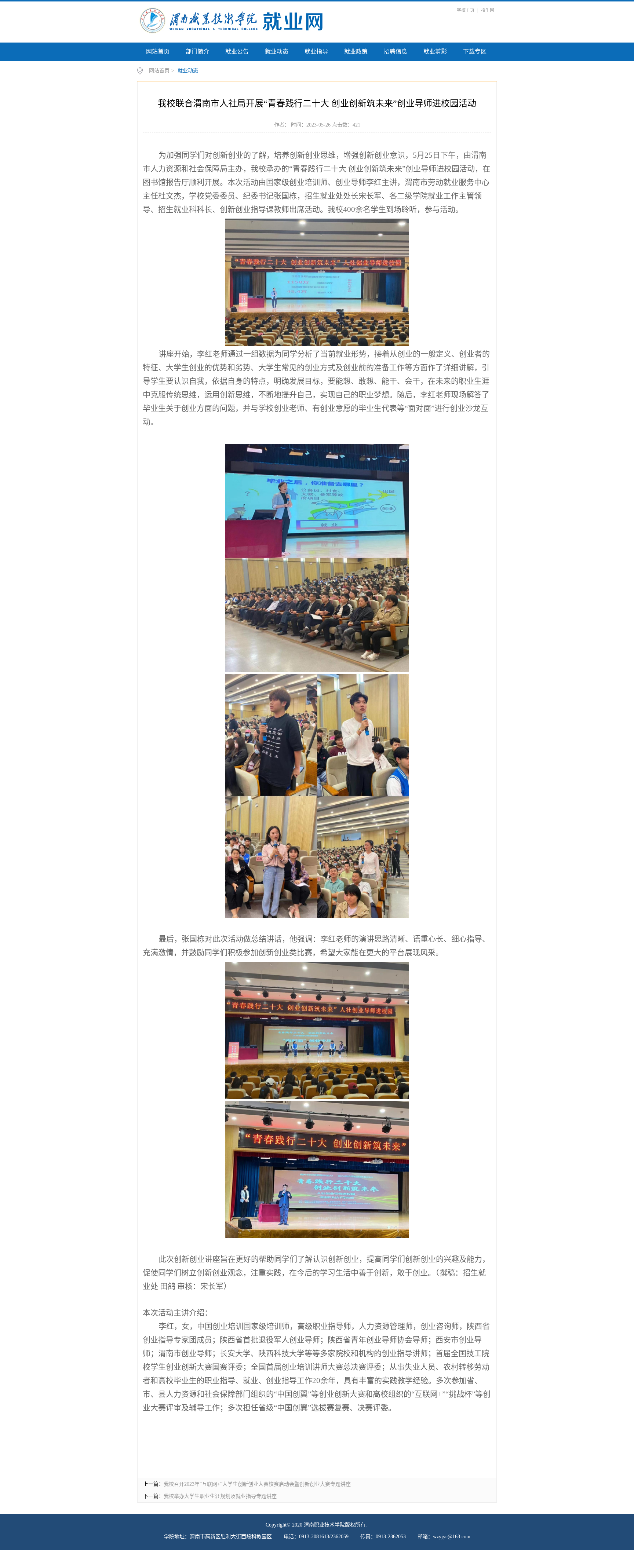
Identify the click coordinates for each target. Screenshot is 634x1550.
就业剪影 (435, 51)
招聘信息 (395, 51)
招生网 (487, 10)
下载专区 (475, 51)
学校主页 (465, 10)
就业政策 (356, 51)
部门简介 (197, 51)
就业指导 (316, 51)
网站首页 (158, 51)
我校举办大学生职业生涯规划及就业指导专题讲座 (220, 1496)
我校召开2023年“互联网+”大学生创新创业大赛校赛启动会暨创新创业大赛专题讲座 (257, 1484)
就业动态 (276, 51)
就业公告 (237, 51)
